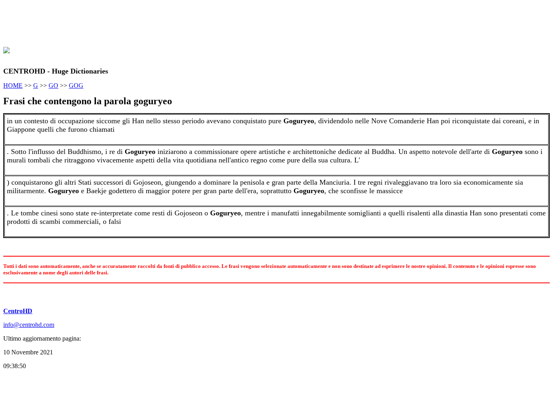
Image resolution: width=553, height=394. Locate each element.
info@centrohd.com (28, 324)
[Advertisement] (150, 21)
